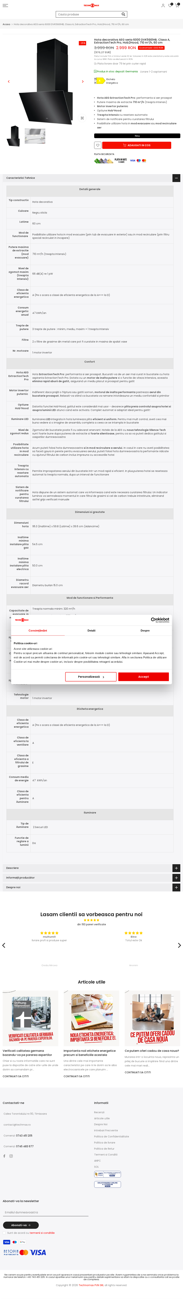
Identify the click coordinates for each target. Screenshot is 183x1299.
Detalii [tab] (92, 630)
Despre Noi (100, 1124)
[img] (91, 920)
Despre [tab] (145, 630)
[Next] (82, 81)
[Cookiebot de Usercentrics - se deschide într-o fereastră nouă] (153, 620)
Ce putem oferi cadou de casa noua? (152, 1051)
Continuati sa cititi (16, 1076)
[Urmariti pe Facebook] (4, 1156)
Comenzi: (18, 1135)
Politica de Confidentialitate (111, 1136)
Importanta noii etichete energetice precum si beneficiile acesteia (90, 1053)
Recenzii (99, 1112)
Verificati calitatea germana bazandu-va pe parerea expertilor (27, 1053)
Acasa (6, 24)
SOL (96, 1167)
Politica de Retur (104, 1148)
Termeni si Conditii (105, 1154)
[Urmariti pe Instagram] (11, 1156)
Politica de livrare (104, 1142)
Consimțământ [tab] (38, 630)
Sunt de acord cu (31, 1233)
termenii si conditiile (42, 1233)
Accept (143, 677)
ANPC (97, 1160)
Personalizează (89, 677)
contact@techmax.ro (17, 1124)
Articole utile (102, 1118)
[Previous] (9, 81)
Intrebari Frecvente (106, 1130)
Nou (137, 136)
